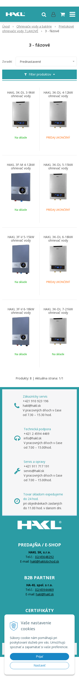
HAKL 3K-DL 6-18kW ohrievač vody (58, 238)
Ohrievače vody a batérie (34, 26)
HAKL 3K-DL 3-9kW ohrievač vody (21, 94)
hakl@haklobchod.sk (44, 561)
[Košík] (63, 14)
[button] (44, 14)
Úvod (6, 26)
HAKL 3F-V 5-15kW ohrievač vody (20, 238)
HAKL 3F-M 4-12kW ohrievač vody (21, 166)
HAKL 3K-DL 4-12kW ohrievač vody (58, 94)
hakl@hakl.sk (45, 594)
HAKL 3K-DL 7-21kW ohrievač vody (58, 310)
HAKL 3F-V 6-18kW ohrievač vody (20, 310)
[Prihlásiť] (53, 14)
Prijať (39, 656)
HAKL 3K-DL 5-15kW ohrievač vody (58, 166)
